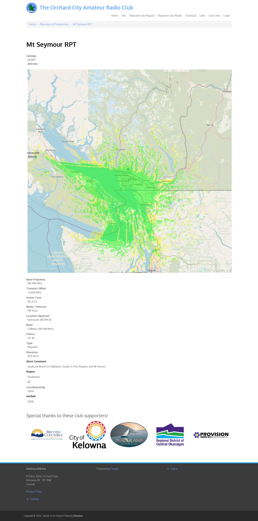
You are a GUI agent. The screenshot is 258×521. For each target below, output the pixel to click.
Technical (190, 15)
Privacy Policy (34, 491)
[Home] (31, 10)
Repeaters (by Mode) (170, 15)
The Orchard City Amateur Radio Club (86, 7)
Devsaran (78, 515)
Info (124, 15)
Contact (34, 498)
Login (227, 15)
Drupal (114, 468)
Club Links (214, 15)
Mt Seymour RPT (82, 24)
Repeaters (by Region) (142, 15)
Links (202, 15)
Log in (173, 468)
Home (114, 15)
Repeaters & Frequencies (54, 24)
